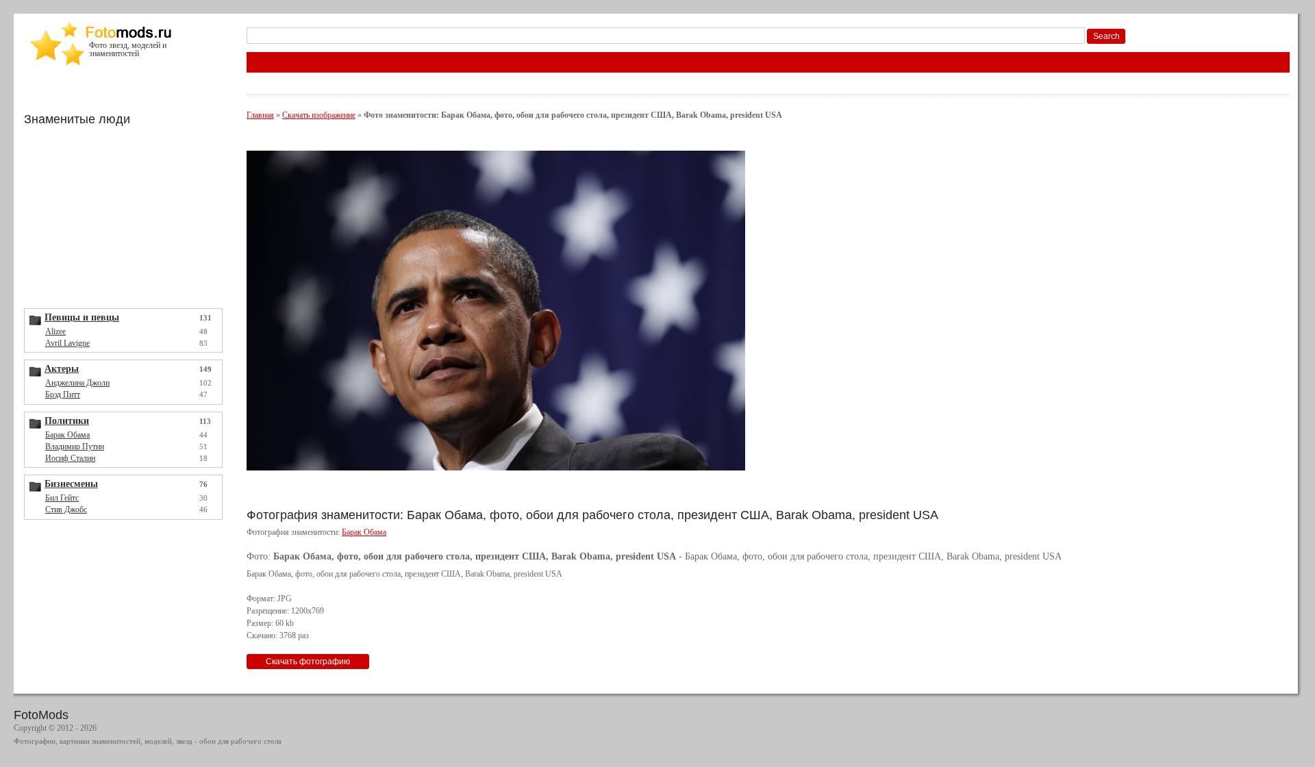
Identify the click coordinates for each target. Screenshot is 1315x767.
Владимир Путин (74, 446)
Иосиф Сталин (70, 458)
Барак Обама (67, 435)
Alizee (55, 331)
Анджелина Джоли (77, 383)
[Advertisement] (126, 215)
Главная (260, 115)
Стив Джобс (66, 509)
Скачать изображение (318, 115)
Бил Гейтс (62, 498)
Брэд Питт (62, 394)
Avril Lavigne (67, 343)
